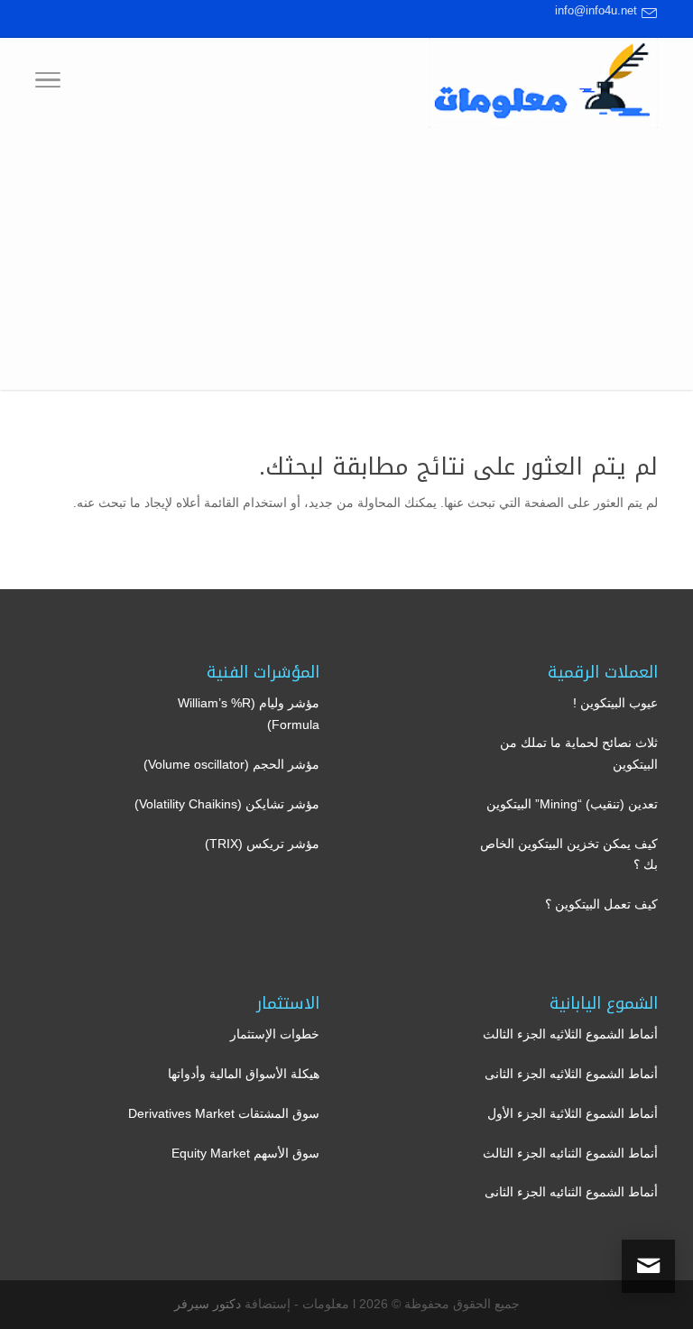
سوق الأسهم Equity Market (245, 1153)
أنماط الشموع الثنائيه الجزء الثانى (571, 1192)
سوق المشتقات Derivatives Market (223, 1113)
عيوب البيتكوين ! (615, 703)
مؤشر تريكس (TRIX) (262, 843)
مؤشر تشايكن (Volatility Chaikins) (226, 804)
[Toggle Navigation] (47, 83)
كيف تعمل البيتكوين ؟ (601, 904)
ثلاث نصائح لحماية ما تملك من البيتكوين (579, 753)
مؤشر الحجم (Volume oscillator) (231, 764)
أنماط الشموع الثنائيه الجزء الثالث (570, 1153)
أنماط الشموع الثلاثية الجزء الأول (572, 1113)
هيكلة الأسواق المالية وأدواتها (243, 1073)
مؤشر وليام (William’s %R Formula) (248, 714)
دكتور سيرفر (207, 1304)
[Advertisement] (346, 263)
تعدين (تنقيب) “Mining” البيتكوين (572, 804)
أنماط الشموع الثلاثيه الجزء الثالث (570, 1034)
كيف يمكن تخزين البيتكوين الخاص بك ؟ (569, 854)
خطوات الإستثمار (274, 1034)
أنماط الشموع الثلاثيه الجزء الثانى (571, 1073)
